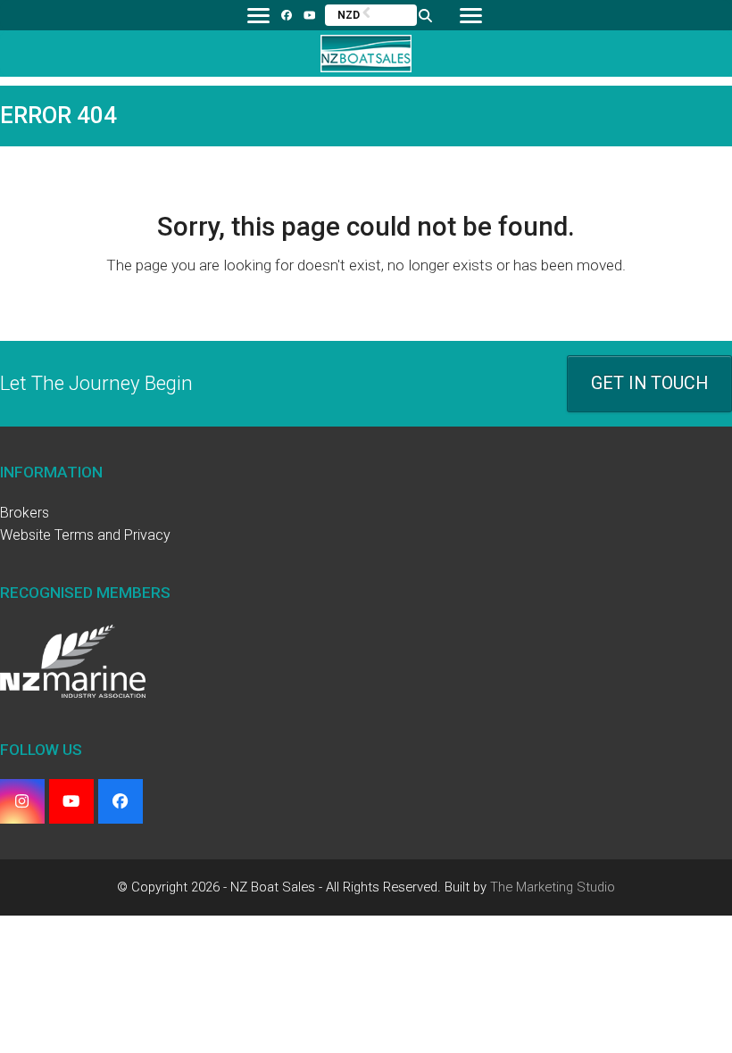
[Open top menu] (258, 15)
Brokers (24, 512)
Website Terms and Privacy (85, 534)
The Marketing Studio (552, 887)
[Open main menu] (470, 15)
